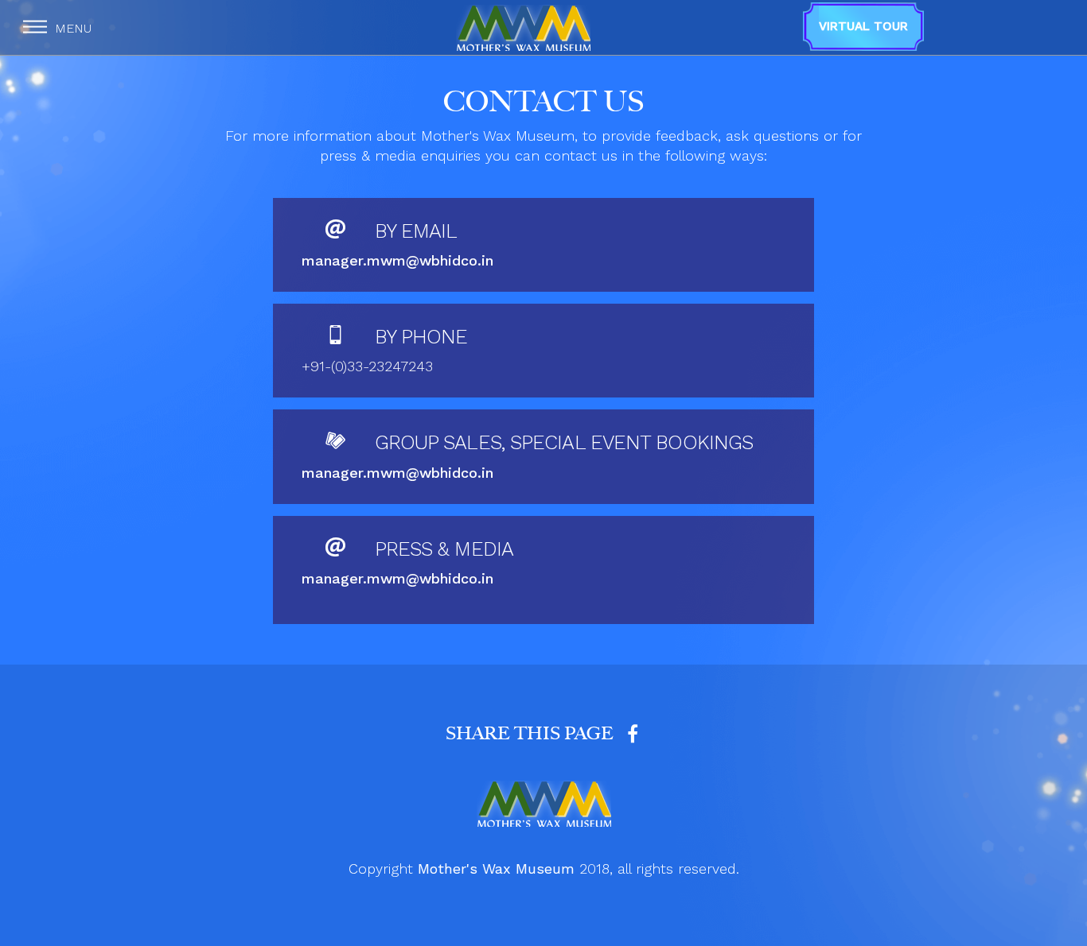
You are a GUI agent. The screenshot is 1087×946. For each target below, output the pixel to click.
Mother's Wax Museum (496, 868)
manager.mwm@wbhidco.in (397, 260)
